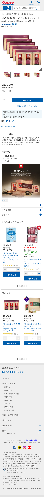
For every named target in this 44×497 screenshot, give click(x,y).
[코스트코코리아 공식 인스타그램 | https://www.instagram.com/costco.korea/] (25, 448)
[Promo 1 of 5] (17, 286)
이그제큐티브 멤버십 (11, 394)
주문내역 (7, 404)
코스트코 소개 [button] (8, 378)
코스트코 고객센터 (11, 367)
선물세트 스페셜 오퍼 (27, 14)
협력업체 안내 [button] (8, 425)
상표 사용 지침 (34, 442)
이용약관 (18, 440)
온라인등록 (8, 397)
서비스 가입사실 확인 (10, 484)
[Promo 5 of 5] (26, 286)
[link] (7, 121)
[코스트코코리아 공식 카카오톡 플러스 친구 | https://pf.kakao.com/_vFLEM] (20, 448)
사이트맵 (10, 440)
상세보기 (5, 200)
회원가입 (7, 387)
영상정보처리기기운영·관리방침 (16, 442)
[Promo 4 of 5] (24, 286)
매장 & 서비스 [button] (7, 420)
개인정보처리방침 (30, 440)
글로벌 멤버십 (9, 410)
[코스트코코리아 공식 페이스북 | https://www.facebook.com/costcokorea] (15, 448)
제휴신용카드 (8, 407)
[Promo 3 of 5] (22, 286)
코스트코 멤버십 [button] (8, 383)
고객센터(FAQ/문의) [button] (10, 415)
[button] (38, 8)
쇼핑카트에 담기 (27, 100)
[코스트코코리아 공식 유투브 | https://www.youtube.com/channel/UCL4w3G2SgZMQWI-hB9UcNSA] (29, 448)
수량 (3, 100)
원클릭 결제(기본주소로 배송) (27, 106)
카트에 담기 (11, 275)
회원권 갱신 (8, 390)
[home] (8, 3)
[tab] (22, 378)
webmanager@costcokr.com (27, 464)
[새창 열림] (5, 470)
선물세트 (9, 14)
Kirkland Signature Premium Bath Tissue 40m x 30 (11, 260)
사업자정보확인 (30, 466)
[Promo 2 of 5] (20, 286)
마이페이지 (8, 400)
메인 (2, 14)
